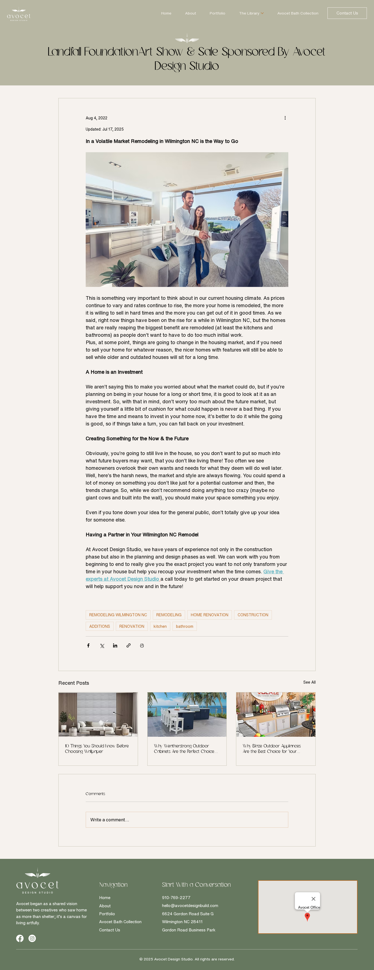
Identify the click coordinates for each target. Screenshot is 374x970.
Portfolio (107, 914)
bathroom (184, 626)
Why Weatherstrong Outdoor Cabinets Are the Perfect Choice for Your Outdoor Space (184, 749)
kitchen (160, 626)
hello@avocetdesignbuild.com (190, 905)
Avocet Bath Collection (120, 922)
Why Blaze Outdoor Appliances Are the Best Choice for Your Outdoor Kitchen (272, 749)
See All (309, 682)
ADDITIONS (99, 626)
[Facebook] (20, 938)
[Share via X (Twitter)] (101, 645)
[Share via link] (128, 645)
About (105, 906)
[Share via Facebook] (88, 645)
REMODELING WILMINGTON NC (118, 615)
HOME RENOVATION (209, 615)
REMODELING (169, 615)
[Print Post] (142, 645)
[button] (347, 13)
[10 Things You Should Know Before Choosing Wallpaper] (98, 714)
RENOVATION (131, 626)
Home (104, 897)
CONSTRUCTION (253, 615)
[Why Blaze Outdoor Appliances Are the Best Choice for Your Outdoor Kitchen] (275, 714)
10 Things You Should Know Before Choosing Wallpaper (97, 749)
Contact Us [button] (109, 930)
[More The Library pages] (262, 13)
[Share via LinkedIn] (115, 645)
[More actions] (285, 118)
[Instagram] (32, 938)
